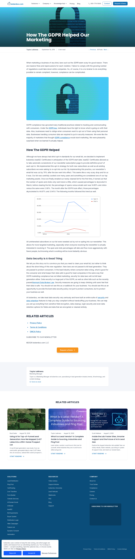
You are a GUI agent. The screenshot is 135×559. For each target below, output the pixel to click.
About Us (93, 481)
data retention (32, 301)
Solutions (34, 3)
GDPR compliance (62, 138)
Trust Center (94, 484)
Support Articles (54, 484)
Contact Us (93, 498)
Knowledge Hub (59, 3)
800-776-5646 (96, 3)
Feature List (11, 527)
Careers (92, 491)
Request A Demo (120, 3)
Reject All (12, 553)
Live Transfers (12, 491)
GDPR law (53, 128)
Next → (106, 49)
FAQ (50, 498)
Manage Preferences (49, 553)
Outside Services (13, 498)
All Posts (100, 49)
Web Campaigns (12, 523)
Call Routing (11, 488)
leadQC (9, 509)
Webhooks (52, 495)
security (101, 297)
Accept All (31, 553)
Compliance (93, 488)
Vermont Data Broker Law (43, 282)
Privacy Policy (36, 323)
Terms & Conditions (38, 327)
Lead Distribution (12, 481)
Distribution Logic (13, 520)
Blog (78, 3)
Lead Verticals (53, 491)
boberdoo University (55, 488)
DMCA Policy (35, 332)
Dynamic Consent (13, 531)
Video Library (53, 481)
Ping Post (10, 484)
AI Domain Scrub (12, 502)
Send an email (36, 382)
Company (46, 3)
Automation (11, 534)
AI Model (10, 506)
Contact (107, 3)
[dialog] (30, 548)
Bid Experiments (12, 513)
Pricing (72, 3)
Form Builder (11, 495)
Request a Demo (66, 350)
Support (51, 506)
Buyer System (11, 516)
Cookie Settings (122, 549)
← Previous (92, 49)
